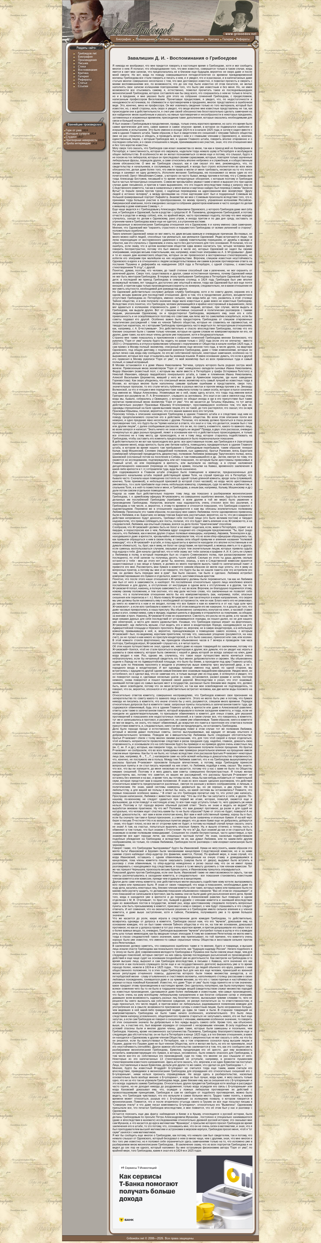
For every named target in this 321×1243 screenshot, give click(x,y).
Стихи (175, 39)
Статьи (82, 82)
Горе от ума (73, 130)
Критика (213, 39)
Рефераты (243, 39)
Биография (123, 39)
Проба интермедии (78, 143)
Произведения (145, 39)
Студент (71, 136)
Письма (163, 39)
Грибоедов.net (87, 53)
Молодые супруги (77, 133)
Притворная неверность (81, 140)
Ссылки (83, 86)
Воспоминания (194, 39)
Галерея (228, 39)
